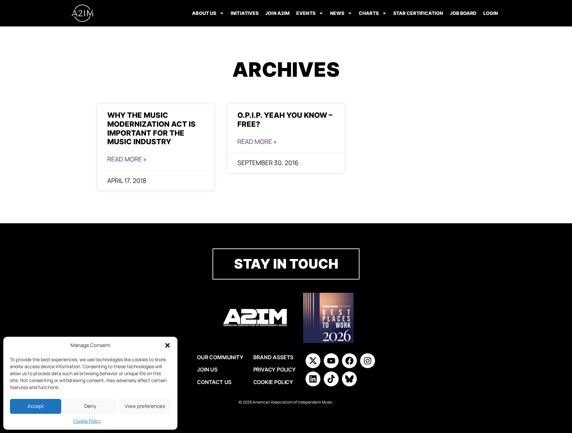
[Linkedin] (313, 378)
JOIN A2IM (277, 13)
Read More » (127, 159)
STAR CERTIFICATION (418, 13)
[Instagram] (367, 360)
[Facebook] (349, 360)
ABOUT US (204, 13)
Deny (90, 406)
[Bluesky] (349, 378)
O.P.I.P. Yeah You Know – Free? (284, 119)
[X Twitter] (313, 360)
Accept (35, 406)
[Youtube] (331, 360)
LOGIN (490, 13)
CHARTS (369, 13)
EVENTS (305, 13)
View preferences (145, 406)
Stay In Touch (286, 264)
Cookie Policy (87, 421)
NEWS (337, 13)
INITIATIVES (245, 13)
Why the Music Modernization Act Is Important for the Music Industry (151, 128)
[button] (167, 345)
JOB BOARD (463, 13)
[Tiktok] (331, 378)
